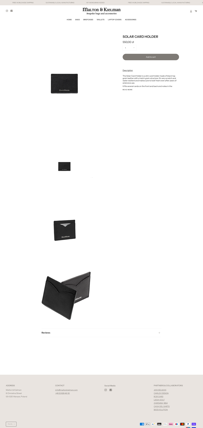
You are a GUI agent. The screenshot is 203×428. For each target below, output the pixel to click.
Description (128, 70)
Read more (128, 89)
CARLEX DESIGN (161, 393)
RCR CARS (158, 396)
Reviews (46, 332)
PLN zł (10, 424)
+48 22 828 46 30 (62, 393)
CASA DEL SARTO (162, 406)
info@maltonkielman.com (66, 390)
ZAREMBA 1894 (161, 403)
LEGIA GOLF (159, 400)
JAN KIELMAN (160, 390)
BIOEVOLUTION (161, 410)
